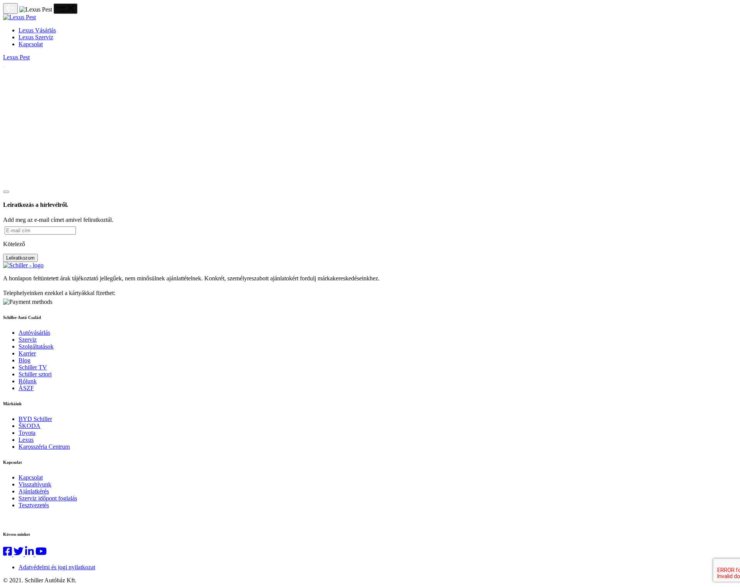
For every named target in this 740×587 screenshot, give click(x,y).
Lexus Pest (16, 57)
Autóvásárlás (34, 332)
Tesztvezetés (33, 505)
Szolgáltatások (36, 346)
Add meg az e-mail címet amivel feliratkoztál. (58, 219)
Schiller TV (32, 367)
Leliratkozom (20, 258)
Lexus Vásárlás (37, 30)
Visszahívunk (34, 484)
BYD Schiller (35, 419)
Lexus (26, 439)
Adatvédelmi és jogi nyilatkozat (56, 567)
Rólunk (27, 381)
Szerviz (27, 339)
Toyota (26, 432)
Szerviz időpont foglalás (47, 498)
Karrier (27, 353)
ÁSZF (26, 388)
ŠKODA (29, 426)
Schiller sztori (35, 374)
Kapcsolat (30, 44)
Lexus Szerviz (35, 37)
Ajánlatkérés (33, 491)
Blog (24, 360)
